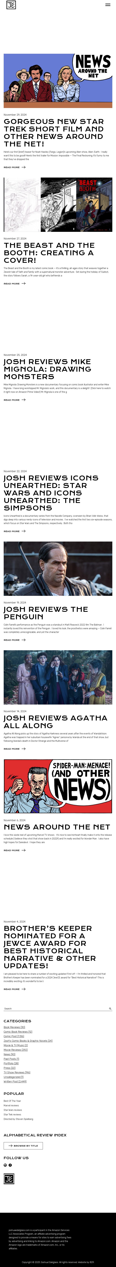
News (7, 1054)
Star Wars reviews (13, 1110)
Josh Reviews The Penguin (46, 613)
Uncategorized (12, 1077)
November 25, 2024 (15, 355)
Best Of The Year (12, 1101)
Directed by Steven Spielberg (18, 1119)
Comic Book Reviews (16, 1031)
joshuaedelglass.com (19, 1230)
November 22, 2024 (15, 471)
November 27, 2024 (15, 238)
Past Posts (10, 1058)
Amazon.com (44, 1241)
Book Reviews (12, 1027)
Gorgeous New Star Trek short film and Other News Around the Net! (54, 133)
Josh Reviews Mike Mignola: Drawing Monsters (48, 369)
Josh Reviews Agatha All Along (56, 722)
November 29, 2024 (15, 114)
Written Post (11, 1081)
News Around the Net (57, 827)
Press (7, 1068)
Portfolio (8, 1063)
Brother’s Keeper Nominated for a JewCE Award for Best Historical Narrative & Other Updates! (50, 947)
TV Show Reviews (14, 1072)
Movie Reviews (12, 1049)
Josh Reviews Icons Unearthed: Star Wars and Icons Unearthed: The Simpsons (51, 493)
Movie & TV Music (14, 1045)
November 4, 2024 (14, 921)
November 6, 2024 (14, 820)
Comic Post (10, 1036)
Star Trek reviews (12, 1114)
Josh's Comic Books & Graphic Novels (25, 1040)
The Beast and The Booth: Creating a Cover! (49, 252)
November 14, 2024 (15, 711)
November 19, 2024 (15, 602)
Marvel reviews (11, 1105)
